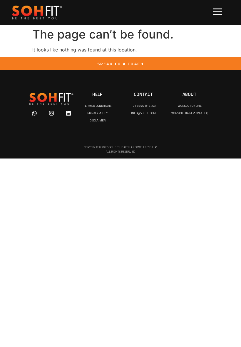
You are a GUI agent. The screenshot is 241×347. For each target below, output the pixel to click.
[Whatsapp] (34, 113)
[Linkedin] (68, 113)
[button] (217, 12)
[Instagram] (51, 113)
